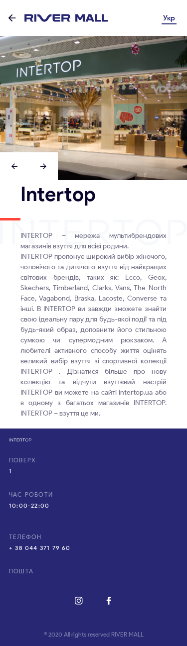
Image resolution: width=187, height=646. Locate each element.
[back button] (12, 18)
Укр (169, 17)
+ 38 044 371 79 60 (40, 547)
